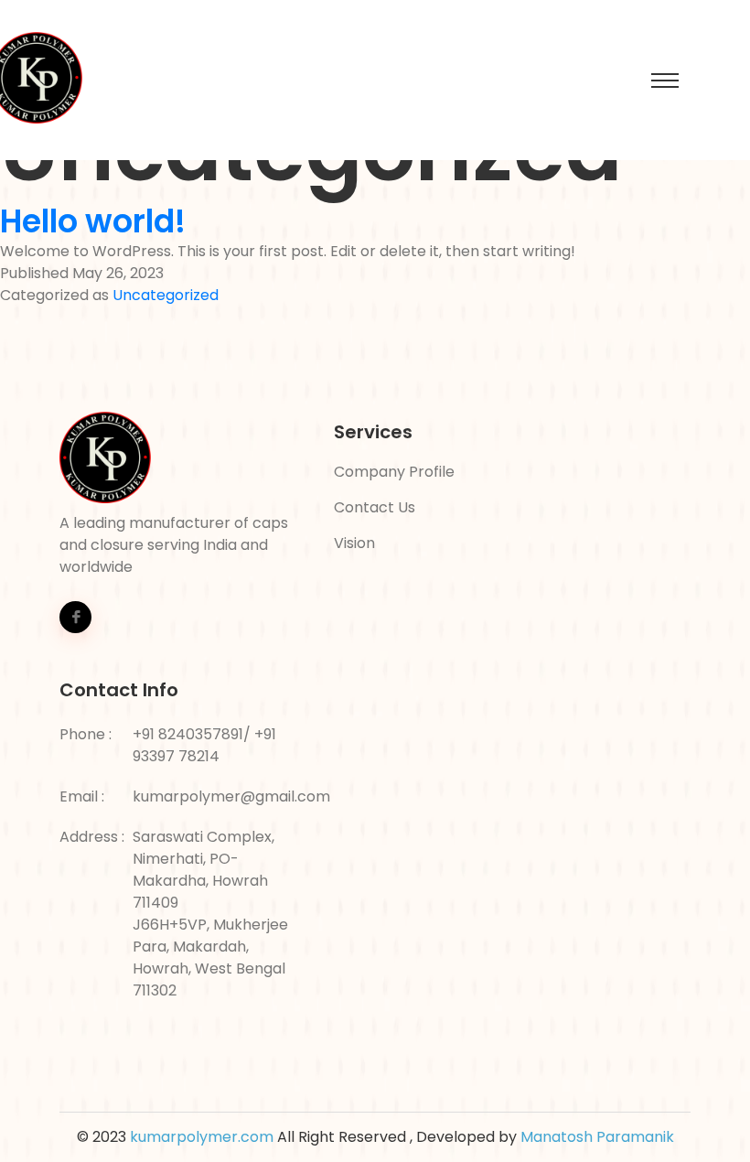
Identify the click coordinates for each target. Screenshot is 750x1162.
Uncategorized (165, 295)
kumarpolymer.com (201, 1136)
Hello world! (93, 221)
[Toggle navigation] (665, 80)
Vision (354, 543)
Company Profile (394, 471)
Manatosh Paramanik (597, 1136)
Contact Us (374, 507)
